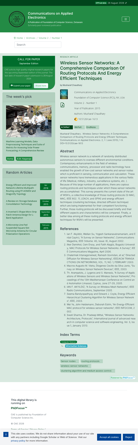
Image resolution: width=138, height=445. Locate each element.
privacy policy (18, 440)
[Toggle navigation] (126, 19)
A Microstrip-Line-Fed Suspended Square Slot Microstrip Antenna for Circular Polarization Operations (21, 229)
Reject (128, 437)
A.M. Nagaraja (24, 158)
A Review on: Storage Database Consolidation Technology (21, 202)
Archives (30, 38)
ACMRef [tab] (65, 127)
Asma (10, 158)
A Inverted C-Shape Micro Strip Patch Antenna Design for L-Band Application (21, 214)
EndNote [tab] (91, 127)
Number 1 (57, 38)
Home (20, 38)
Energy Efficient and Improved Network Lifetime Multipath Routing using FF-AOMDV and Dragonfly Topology (21, 189)
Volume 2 (43, 38)
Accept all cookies (109, 437)
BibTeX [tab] (78, 127)
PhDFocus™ (19, 408)
